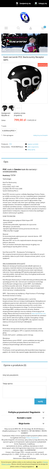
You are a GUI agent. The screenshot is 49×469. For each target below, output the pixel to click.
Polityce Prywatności (32, 438)
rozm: (3, 126)
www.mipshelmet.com (39, 313)
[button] (6, 28)
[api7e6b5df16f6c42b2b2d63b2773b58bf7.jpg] (18, 108)
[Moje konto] (30, 28)
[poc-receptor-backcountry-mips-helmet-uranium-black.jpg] (4, 108)
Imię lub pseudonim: (11, 375)
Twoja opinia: (8, 383)
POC (10, 144)
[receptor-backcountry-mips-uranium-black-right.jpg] (11, 108)
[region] (24, 42)
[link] (24, 42)
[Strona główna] (24, 16)
